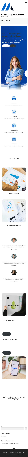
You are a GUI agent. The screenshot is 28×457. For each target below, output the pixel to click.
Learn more (7, 334)
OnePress (18, 454)
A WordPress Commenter (7, 443)
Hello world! (3, 436)
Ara (1, 426)
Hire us (12, 46)
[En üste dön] (14, 449)
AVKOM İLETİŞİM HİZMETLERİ (12, 15)
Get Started (6, 46)
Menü (26, 2)
